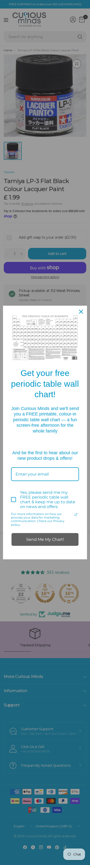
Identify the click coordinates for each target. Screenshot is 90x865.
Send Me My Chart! (45, 539)
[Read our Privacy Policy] (76, 515)
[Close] (81, 312)
